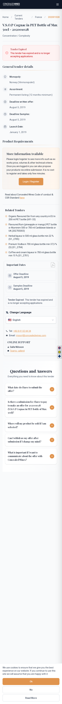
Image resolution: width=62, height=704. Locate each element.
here (22, 197)
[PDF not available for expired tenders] (52, 264)
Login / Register (31, 181)
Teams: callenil (17, 351)
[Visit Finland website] (59, 356)
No (31, 689)
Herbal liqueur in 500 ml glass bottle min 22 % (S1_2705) (31, 237)
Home (6, 17)
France (38, 17)
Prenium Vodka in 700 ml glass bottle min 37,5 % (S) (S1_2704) (33, 246)
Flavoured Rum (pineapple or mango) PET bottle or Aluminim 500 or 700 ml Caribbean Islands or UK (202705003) (33, 227)
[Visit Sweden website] (59, 352)
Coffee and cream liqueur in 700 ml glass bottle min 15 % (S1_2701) (32, 254)
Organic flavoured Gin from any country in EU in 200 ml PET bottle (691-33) (32, 218)
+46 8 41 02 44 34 (22, 331)
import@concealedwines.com (31, 335)
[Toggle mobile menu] (57, 4)
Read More (31, 698)
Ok (31, 681)
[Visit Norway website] (59, 348)
